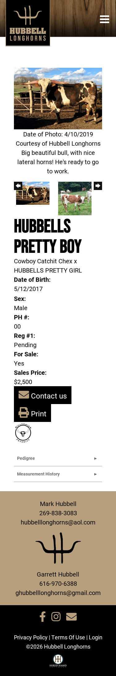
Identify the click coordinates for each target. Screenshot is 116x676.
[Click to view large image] (58, 98)
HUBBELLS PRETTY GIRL (48, 270)
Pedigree (26, 458)
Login (95, 637)
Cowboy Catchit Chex (43, 261)
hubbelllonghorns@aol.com (58, 522)
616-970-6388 (58, 583)
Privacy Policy (31, 637)
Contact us (48, 396)
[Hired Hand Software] (58, 663)
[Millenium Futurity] (25, 432)
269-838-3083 (58, 513)
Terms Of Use (68, 637)
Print (37, 414)
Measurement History (38, 474)
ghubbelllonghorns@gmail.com (58, 593)
